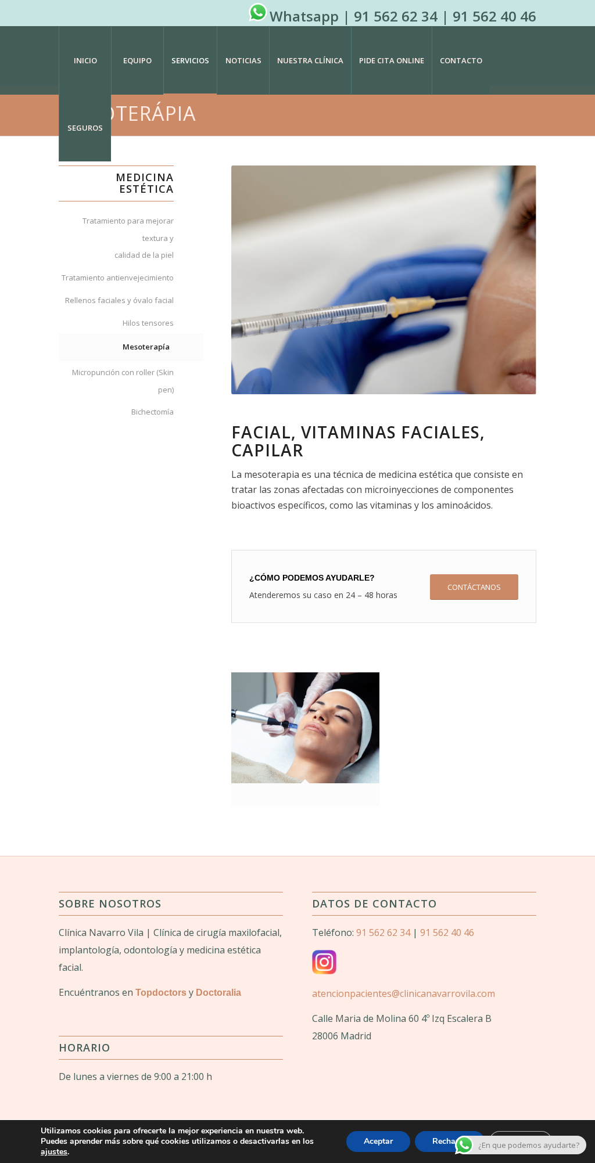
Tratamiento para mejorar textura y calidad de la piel (128, 237)
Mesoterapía (146, 346)
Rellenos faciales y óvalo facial (119, 300)
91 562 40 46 (494, 16)
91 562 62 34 (396, 16)
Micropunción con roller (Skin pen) (122, 381)
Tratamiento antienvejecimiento (117, 277)
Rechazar (449, 1141)
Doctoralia (218, 993)
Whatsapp (304, 16)
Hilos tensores (148, 323)
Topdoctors (161, 993)
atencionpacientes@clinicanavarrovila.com (403, 993)
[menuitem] (85, 60)
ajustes (54, 1152)
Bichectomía (152, 411)
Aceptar (378, 1141)
